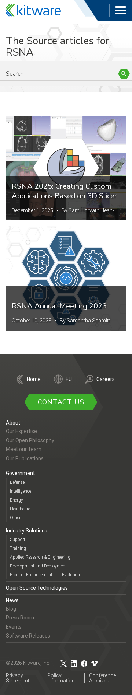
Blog (11, 609)
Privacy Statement (17, 678)
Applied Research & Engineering (40, 557)
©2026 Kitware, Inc (28, 663)
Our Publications (25, 458)
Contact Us (61, 402)
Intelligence (20, 491)
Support (17, 539)
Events (14, 627)
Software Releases (28, 636)
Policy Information (61, 678)
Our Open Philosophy (30, 440)
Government (20, 473)
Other (15, 517)
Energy (16, 500)
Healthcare (20, 508)
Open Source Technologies (37, 588)
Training (18, 548)
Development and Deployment (38, 566)
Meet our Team (23, 449)
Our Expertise (21, 431)
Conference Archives (102, 678)
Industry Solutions (26, 531)
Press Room (20, 618)
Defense (17, 482)
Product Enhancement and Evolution (45, 574)
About (13, 423)
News (12, 600)
